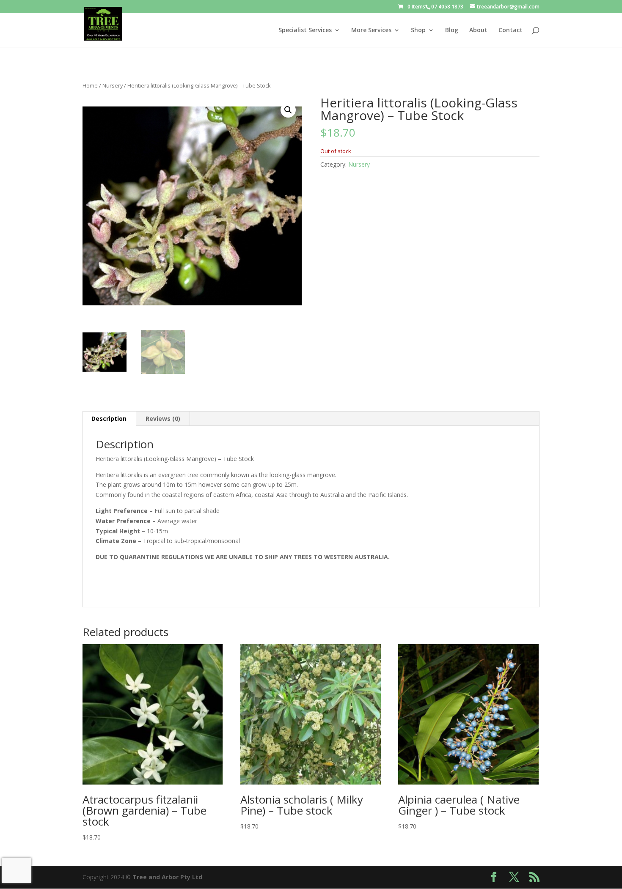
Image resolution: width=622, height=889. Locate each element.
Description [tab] (109, 418)
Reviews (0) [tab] (163, 418)
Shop (418, 30)
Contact (510, 30)
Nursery (112, 85)
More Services (371, 30)
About (478, 30)
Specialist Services (305, 30)
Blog (451, 30)
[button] (288, 110)
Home (90, 85)
